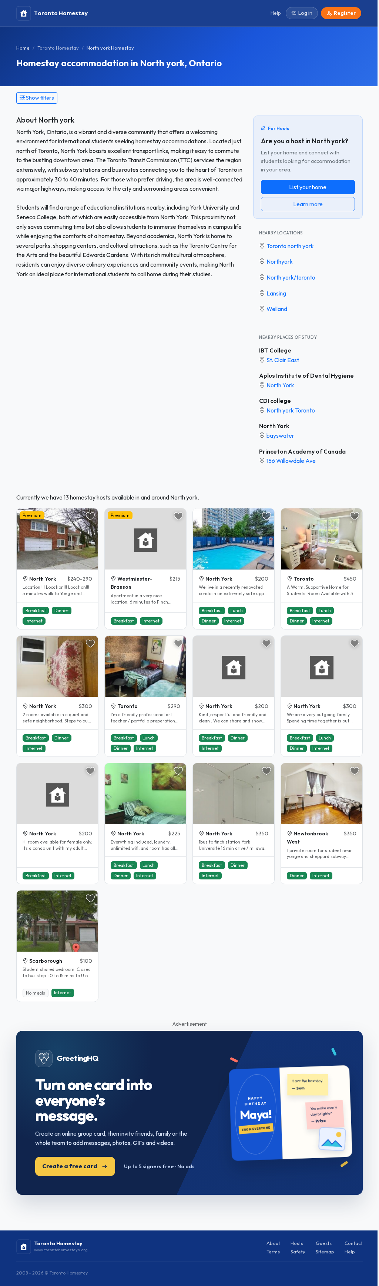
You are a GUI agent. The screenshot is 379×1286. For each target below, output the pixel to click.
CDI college (275, 400)
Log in (305, 13)
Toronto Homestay (58, 48)
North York (280, 385)
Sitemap (325, 1252)
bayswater (280, 435)
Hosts (297, 1243)
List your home (307, 187)
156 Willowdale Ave (291, 460)
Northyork (279, 261)
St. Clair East (282, 360)
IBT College (275, 350)
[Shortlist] (90, 516)
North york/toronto (290, 277)
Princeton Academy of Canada (302, 451)
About (273, 1243)
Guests (324, 1243)
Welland (276, 309)
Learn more (308, 204)
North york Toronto (290, 410)
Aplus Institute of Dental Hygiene (306, 375)
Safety (298, 1252)
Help (350, 1252)
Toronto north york (290, 246)
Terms (273, 1252)
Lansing (276, 293)
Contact (354, 1243)
